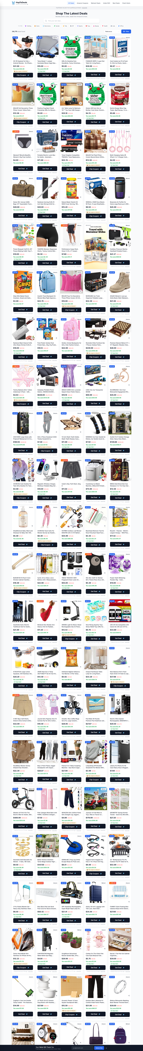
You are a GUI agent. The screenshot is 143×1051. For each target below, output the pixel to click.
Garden (58, 26)
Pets (66, 26)
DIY (73, 26)
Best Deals (116, 3)
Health (105, 26)
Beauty (97, 26)
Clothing (29, 26)
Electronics (47, 26)
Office (122, 26)
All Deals (71, 3)
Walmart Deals (95, 3)
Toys (88, 26)
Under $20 (106, 3)
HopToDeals (21, 2)
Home (37, 26)
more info (84, 7)
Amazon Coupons (82, 3)
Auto (113, 26)
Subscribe (99, 1048)
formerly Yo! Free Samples (21, 4)
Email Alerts (126, 3)
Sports (80, 26)
